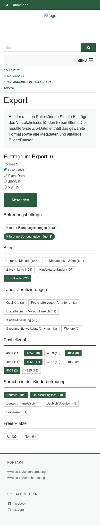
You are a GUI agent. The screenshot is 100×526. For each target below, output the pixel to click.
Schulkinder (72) (17, 278)
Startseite (12, 70)
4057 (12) (53, 361)
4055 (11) (12, 361)
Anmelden (20, 4)
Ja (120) (11, 436)
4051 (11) (12, 353)
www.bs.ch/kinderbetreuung (27, 471)
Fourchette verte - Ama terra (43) (54, 302)
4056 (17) (33, 361)
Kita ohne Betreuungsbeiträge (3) (29, 236)
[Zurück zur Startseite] (50, 26)
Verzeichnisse (14, 76)
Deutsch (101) (15, 394)
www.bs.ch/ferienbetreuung (26, 477)
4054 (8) (73, 353)
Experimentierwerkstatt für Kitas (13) (31, 328)
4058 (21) (74, 361)
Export (9, 87)
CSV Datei (16, 169)
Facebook (19, 503)
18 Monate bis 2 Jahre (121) (64, 260)
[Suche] (88, 47)
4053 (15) (53, 353)
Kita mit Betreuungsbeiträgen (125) (30, 227)
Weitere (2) (71, 328)
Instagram (19, 509)
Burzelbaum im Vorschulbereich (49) (31, 311)
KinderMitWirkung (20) (21, 320)
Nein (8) (30, 436)
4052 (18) (33, 353)
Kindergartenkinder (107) (56, 269)
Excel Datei (16, 175)
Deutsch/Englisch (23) (48, 394)
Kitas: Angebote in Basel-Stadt (27, 82)
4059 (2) (12, 370)
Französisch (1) (16, 412)
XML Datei (16, 187)
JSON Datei (17, 181)
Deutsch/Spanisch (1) (61, 403)
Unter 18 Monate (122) (22, 260)
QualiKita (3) (15, 302)
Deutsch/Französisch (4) (22, 403)
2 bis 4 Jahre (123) (19, 269)
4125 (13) (31, 370)
